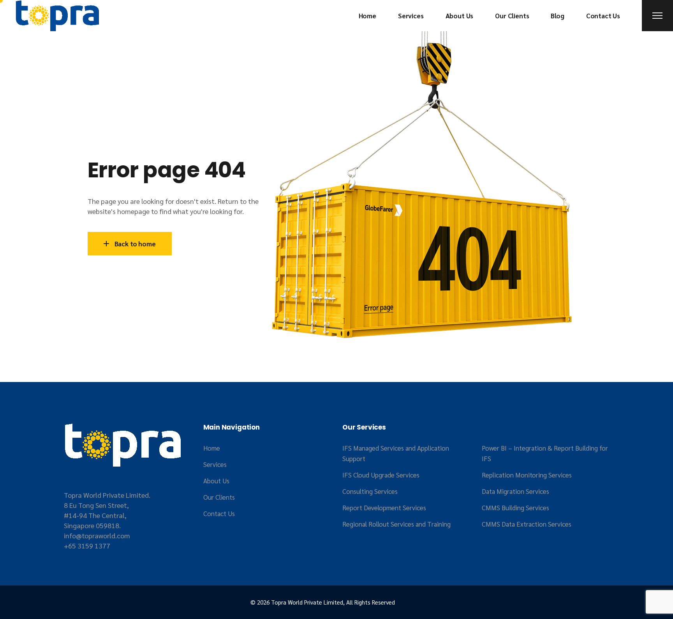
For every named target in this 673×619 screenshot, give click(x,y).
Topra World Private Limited (307, 602)
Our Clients (219, 497)
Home (211, 448)
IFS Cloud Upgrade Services (380, 474)
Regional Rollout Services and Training (396, 524)
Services (215, 464)
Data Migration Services (515, 491)
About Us (216, 480)
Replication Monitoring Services (527, 474)
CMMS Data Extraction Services (526, 524)
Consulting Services (370, 491)
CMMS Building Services (515, 507)
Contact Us (219, 513)
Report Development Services (384, 507)
